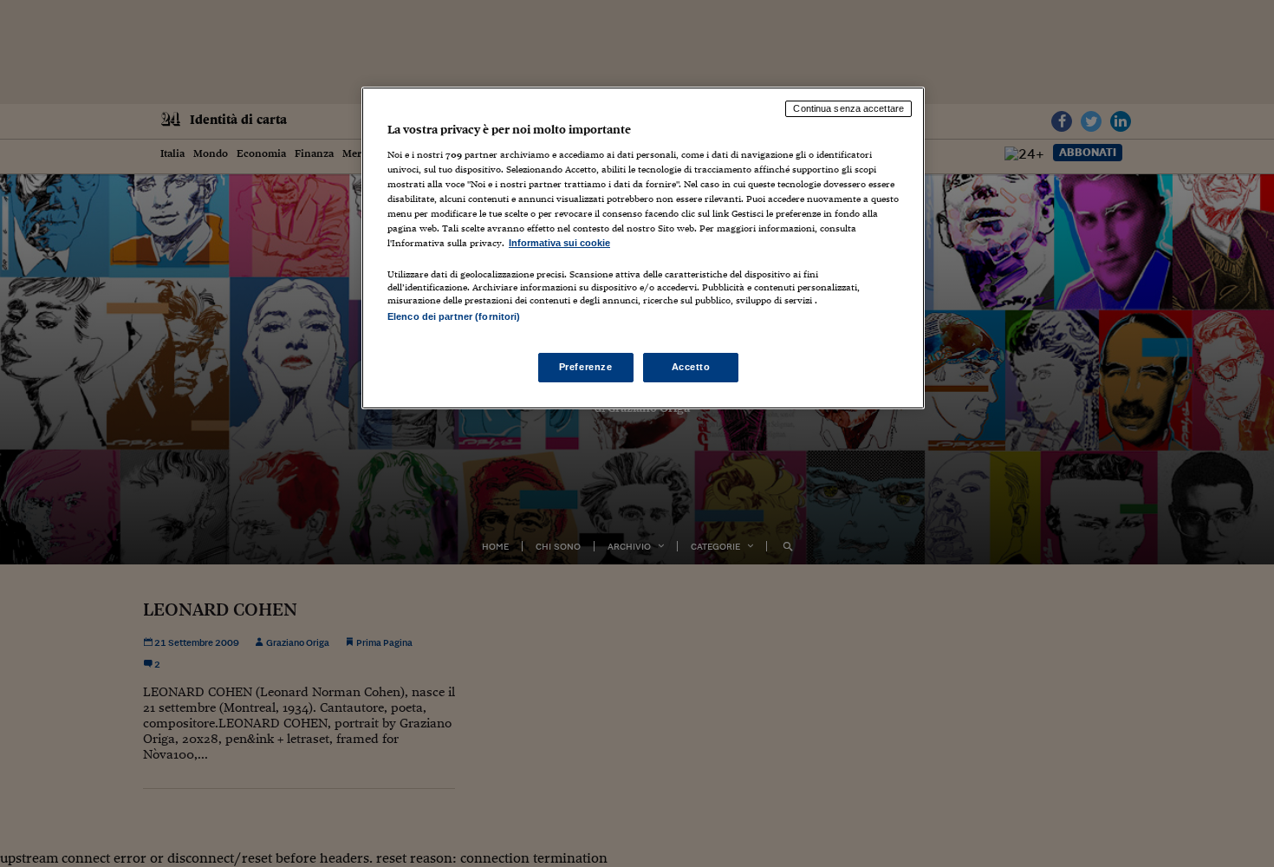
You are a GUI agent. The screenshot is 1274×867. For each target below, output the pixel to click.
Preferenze (586, 367)
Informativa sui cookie (559, 243)
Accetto (691, 367)
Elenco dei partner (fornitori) (453, 316)
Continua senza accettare (848, 108)
